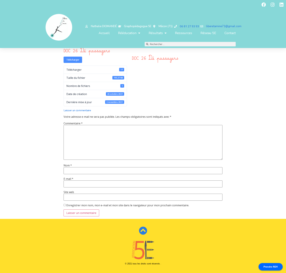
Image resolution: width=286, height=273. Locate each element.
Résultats (156, 33)
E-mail (68, 178)
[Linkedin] (281, 4)
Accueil (104, 33)
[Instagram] (272, 4)
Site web (69, 192)
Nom (68, 165)
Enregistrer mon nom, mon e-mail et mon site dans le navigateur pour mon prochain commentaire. (127, 205)
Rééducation (127, 33)
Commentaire (73, 123)
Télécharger (72, 59)
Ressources (183, 33)
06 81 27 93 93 (189, 26)
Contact (230, 33)
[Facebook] (263, 4)
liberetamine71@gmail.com (223, 26)
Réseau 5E (208, 33)
